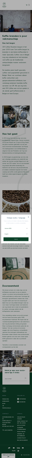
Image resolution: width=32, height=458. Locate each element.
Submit (16, 239)
